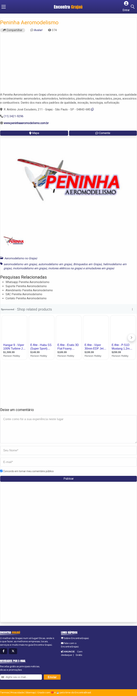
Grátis (79, 655)
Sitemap (30, 692)
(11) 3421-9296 (13, 116)
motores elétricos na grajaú (65, 268)
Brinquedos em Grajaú (87, 264)
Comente (104, 133)
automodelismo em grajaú (55, 264)
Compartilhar (14, 30)
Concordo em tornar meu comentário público (28, 471)
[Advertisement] (68, 64)
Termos (4, 692)
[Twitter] (13, 651)
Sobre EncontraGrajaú (76, 638)
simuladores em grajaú (99, 268)
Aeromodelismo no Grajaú (20, 258)
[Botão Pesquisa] (133, 6)
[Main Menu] (3, 6)
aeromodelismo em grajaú (20, 264)
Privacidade (17, 692)
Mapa (35, 133)
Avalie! (38, 30)
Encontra (68, 6)
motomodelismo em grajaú (30, 268)
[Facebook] (3, 651)
